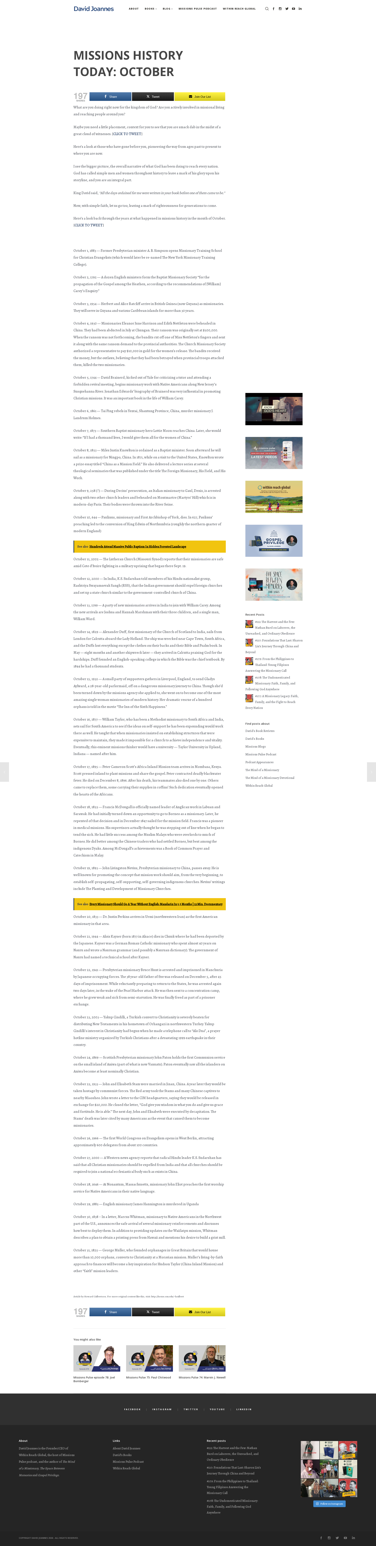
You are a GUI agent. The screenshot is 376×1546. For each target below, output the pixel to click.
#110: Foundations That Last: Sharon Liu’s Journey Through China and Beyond (274, 646)
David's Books (254, 739)
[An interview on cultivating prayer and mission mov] (348, 1488)
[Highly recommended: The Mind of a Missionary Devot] (329, 1450)
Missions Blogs (255, 746)
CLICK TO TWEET (127, 133)
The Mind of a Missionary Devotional (269, 778)
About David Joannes (126, 1448)
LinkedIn (244, 1409)
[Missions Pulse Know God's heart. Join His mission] (310, 1450)
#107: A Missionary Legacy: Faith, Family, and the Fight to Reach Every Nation (272, 702)
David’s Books (122, 1455)
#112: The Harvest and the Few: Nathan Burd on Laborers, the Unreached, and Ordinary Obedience (270, 628)
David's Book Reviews (260, 731)
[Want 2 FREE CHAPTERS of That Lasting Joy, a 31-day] (348, 1469)
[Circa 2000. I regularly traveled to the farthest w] (329, 1469)
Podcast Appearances (259, 762)
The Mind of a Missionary (262, 770)
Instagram (162, 1409)
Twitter (190, 1409)
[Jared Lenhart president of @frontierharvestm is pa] (310, 1469)
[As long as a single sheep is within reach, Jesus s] (310, 1488)
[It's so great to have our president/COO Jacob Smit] (329, 1488)
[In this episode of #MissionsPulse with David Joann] (348, 1450)
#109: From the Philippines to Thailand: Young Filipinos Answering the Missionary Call (269, 665)
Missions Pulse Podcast (260, 754)
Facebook (132, 1409)
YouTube (217, 1409)
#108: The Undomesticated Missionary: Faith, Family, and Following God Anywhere (270, 683)
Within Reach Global (259, 786)
